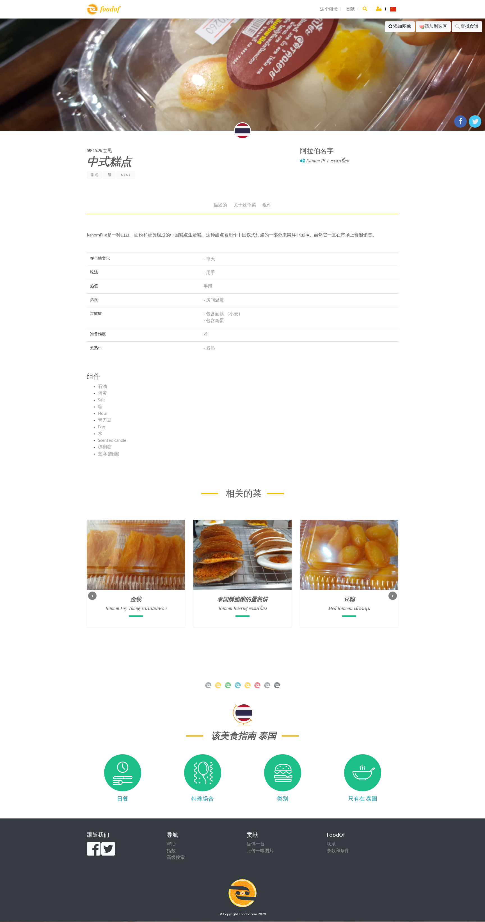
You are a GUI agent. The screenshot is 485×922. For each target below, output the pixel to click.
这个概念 (329, 9)
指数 (171, 851)
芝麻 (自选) (108, 454)
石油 (102, 387)
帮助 (171, 844)
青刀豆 (104, 420)
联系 (331, 844)
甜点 (94, 175)
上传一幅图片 (260, 851)
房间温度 (215, 300)
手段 (207, 286)
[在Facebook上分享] (460, 121)
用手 (210, 273)
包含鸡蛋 (215, 321)
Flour (102, 413)
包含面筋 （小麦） (224, 314)
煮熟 (210, 348)
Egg (101, 427)
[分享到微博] (475, 121)
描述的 (220, 205)
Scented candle (112, 440)
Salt (101, 400)
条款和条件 (338, 851)
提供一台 (256, 844)
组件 (266, 205)
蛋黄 (102, 393)
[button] (92, 596)
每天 (210, 259)
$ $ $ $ (126, 175)
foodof (110, 8)
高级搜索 (176, 858)
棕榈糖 (104, 447)
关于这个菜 (245, 205)
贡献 (350, 9)
